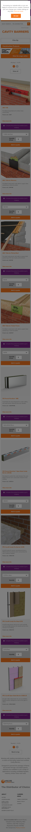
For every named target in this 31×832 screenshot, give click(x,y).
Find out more (18, 11)
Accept (16, 16)
